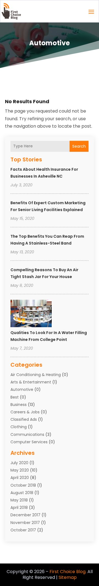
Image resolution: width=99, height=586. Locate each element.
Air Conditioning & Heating (35, 374)
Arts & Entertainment (30, 382)
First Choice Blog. (68, 571)
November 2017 (25, 522)
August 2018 (21, 492)
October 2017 (23, 530)
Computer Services (29, 442)
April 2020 (19, 477)
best (14, 397)
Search (79, 146)
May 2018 (19, 500)
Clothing (18, 427)
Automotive (21, 389)
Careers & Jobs (25, 412)
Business (18, 404)
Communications (27, 434)
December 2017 (25, 515)
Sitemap (68, 577)
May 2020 (19, 470)
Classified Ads (23, 419)
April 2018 (19, 507)
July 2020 (19, 463)
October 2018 (23, 485)
